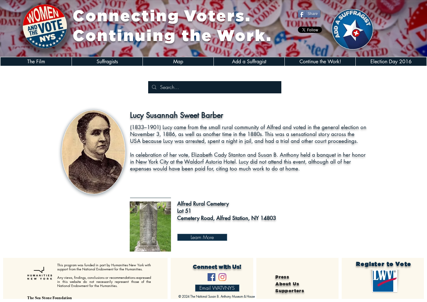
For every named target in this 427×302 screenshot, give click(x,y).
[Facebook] (211, 277)
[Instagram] (222, 277)
